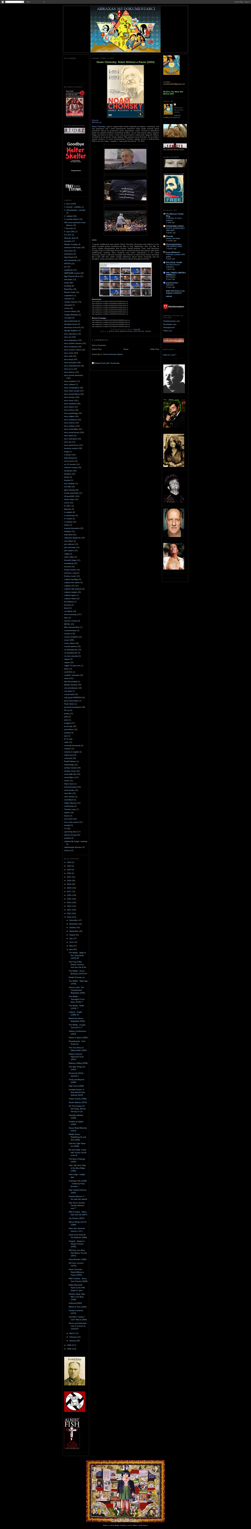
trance (66, 816)
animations (68, 254)
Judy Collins (69, 557)
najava (67, 659)
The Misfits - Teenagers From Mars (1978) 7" (76, 999)
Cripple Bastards (71, 315)
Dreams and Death (173, 238)
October (72, 927)
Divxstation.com (169, 324)
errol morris (69, 461)
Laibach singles (70, 592)
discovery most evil (72, 327)
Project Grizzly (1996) (78, 1099)
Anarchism (68, 251)
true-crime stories (71, 822)
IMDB (94, 240)
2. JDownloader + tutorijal (74, 210)
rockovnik (68, 758)
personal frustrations (72, 707)
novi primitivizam (71, 688)
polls (66, 717)
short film (68, 793)
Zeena (67, 850)
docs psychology (71, 413)
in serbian (68, 522)
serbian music (70, 771)
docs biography (70, 340)
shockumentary (70, 787)
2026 (69, 862)
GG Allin (67, 487)
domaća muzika (70, 448)
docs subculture (70, 439)
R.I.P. (66, 739)
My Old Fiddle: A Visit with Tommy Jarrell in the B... (77, 1152)
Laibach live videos (72, 582)
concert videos (70, 311)
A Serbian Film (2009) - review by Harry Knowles (78, 1183)
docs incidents (70, 381)
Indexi (66, 525)
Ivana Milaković (173, 252)
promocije (68, 726)
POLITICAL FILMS (174, 262)
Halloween (170, 285)
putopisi (67, 733)
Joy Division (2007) (77, 1218)
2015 (69, 899)
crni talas (68, 318)
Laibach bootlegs (71, 579)
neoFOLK (68, 672)
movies (67, 634)
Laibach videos (70, 598)
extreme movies (70, 467)
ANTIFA (67, 263)
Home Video (69, 499)
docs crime (68, 353)
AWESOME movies (72, 273)
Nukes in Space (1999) (78, 1038)
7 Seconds (68, 228)
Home (125, 349)
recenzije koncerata (72, 745)
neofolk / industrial (71, 675)
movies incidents (71, 637)
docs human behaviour (73, 375)
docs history (69, 372)
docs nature (69, 407)
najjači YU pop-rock (72, 665)
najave (67, 662)
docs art (67, 337)
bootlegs (67, 286)
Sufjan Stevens (70, 803)
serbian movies (70, 768)
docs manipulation (71, 388)
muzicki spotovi (70, 646)
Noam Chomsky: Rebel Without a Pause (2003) (76, 1272)
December (73, 920)
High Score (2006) (76, 1086)
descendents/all (70, 321)
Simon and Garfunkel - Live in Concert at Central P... (78, 1326)
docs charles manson (73, 343)
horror (66, 503)
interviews (68, 535)
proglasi (67, 723)
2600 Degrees (143, 1525)
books (66, 283)
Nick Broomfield (70, 682)
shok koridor (69, 790)
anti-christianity (70, 260)
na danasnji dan (70, 650)
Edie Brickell (69, 458)
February (73, 1337)
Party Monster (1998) (77, 1259)
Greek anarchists (71, 493)
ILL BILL (67, 506)
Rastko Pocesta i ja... (77, 977)
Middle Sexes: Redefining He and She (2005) (77, 1137)
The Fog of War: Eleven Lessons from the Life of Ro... (78, 964)
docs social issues (71, 432)
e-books (67, 455)
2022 (69, 873)
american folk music (72, 247)
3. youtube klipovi (71, 219)
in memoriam (69, 515)
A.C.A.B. (67, 235)
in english (68, 512)
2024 (69, 866)
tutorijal (67, 825)
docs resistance (70, 420)
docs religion (69, 416)
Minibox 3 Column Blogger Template (114, 1525)
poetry (66, 713)
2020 (69, 881)
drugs (66, 452)
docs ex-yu (68, 369)
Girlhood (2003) (75, 1303)
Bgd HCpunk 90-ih (71, 276)
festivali (67, 480)
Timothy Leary (70, 809)
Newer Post (96, 349)
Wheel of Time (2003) (78, 1307)
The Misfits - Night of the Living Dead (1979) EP (77, 955)
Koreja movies (70, 570)
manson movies (70, 621)
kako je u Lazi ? (169, 355)
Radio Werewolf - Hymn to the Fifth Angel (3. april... (77, 1287)
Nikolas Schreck (70, 685)
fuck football (69, 483)
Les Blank (68, 611)
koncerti (67, 567)
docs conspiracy (71, 347)
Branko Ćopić (69, 292)
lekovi (66, 608)
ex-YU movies (70, 464)
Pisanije (169, 236)
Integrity (67, 531)
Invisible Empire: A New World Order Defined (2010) (77, 1092)
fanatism (67, 474)
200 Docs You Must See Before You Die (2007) (78, 1253)
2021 (69, 877)
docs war (68, 442)
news (66, 678)
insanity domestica (71, 528)
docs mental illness (72, 394)
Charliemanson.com (171, 321)
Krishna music (70, 576)
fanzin (66, 477)
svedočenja (69, 806)
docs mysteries (70, 404)
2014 (69, 902)
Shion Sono (69, 784)
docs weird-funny (71, 445)
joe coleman (69, 544)
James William (132, 1525)
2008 (69, 1349)
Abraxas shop (70, 238)
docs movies (69, 397)
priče (66, 720)
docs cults (68, 356)
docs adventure (70, 334)
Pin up (66, 710)
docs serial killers (71, 429)
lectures (67, 605)
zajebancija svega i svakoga (75, 841)
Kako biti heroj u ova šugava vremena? (175, 292)
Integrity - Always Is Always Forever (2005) (77, 1244)
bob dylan (68, 279)
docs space (69, 435)
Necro (66, 669)
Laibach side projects (73, 589)
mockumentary (70, 630)
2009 (69, 1345)
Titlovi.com (167, 331)
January (72, 1341)
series (66, 780)
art (65, 267)
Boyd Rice (68, 289)
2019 (69, 884)
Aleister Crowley (71, 244)
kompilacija (68, 563)
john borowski (70, 547)
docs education (70, 362)
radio (66, 742)
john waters (69, 550)
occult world (69, 694)
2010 (69, 917)
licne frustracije (70, 614)
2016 (69, 895)
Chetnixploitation (174, 244)
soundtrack (68, 800)
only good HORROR (72, 697)
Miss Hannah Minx (71, 627)
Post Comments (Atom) (113, 354)
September (74, 931)
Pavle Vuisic (69, 704)
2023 (69, 870)
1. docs (67, 204)
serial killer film (70, 774)
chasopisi (68, 305)
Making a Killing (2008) (78, 1063)
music (66, 640)
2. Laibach (68, 216)
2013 (69, 906)
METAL (67, 624)
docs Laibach (69, 384)
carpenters (68, 295)
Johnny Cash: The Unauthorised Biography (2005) (77, 990)
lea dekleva (69, 602)
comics (67, 308)
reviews (67, 749)
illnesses (67, 509)
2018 (69, 888)
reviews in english (71, 752)
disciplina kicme (70, 324)
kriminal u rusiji (70, 573)
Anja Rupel (68, 257)
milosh (169, 296)
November (73, 924)
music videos (69, 643)
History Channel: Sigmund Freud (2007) (76, 1056)
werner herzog (70, 835)
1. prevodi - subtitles (72, 207)
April (71, 949)
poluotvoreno (172, 283)
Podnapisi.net (169, 327)
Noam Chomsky (98, 126)
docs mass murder (72, 391)
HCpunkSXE (69, 496)
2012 (69, 910)
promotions (68, 729)
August (72, 935)
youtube (67, 838)
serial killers (69, 777)
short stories (69, 797)
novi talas (68, 691)
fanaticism (68, 471)
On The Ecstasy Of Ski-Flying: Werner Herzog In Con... (77, 1109)
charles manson (70, 302)
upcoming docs (70, 832)
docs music (68, 400)
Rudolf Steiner (70, 761)
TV (65, 828)
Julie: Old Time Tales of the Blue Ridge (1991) (77, 1168)
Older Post (154, 349)
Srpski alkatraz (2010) (78, 1102)
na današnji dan (70, 653)
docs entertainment (72, 366)
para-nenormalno (71, 701)
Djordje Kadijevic (71, 331)
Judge (66, 554)
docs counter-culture (72, 350)
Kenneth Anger (70, 560)
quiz (66, 736)
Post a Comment (99, 345)
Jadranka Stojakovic (72, 538)
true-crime (68, 819)
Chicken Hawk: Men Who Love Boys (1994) (77, 1297)
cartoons (67, 299)
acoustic (67, 241)
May (71, 946)
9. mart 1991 (69, 232)
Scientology (69, 765)
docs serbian (69, 426)
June (71, 942)
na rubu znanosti (71, 656)
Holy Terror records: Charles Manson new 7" (77, 1205)
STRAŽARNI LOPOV (175, 226)
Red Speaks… (171, 277)
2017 (69, 891)
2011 (69, 913)
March (72, 1333)
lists (65, 618)
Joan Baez (68, 541)
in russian (68, 519)
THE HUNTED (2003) (174, 246)
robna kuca (68, 755)
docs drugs (68, 359)
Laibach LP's (69, 586)
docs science (69, 423)
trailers (67, 812)
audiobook (68, 270)
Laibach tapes (70, 595)
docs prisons (69, 410)
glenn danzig (69, 490)
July (71, 938)
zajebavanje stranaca (73, 847)
